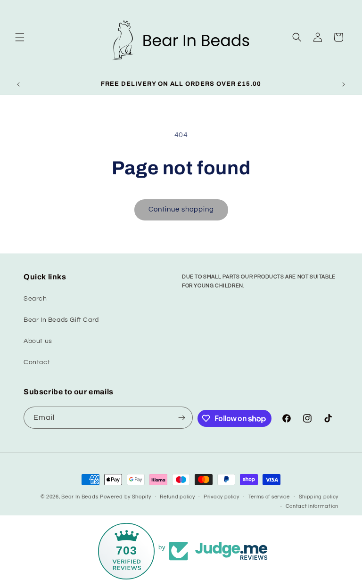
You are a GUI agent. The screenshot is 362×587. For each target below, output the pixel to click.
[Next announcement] (343, 84)
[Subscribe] (182, 418)
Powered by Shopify (125, 496)
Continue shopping (181, 209)
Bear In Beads (79, 496)
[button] (19, 37)
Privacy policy (221, 496)
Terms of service (269, 496)
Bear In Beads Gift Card (61, 320)
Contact (37, 362)
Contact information (312, 506)
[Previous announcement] (18, 84)
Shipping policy (319, 496)
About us (38, 341)
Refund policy (177, 496)
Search (35, 298)
